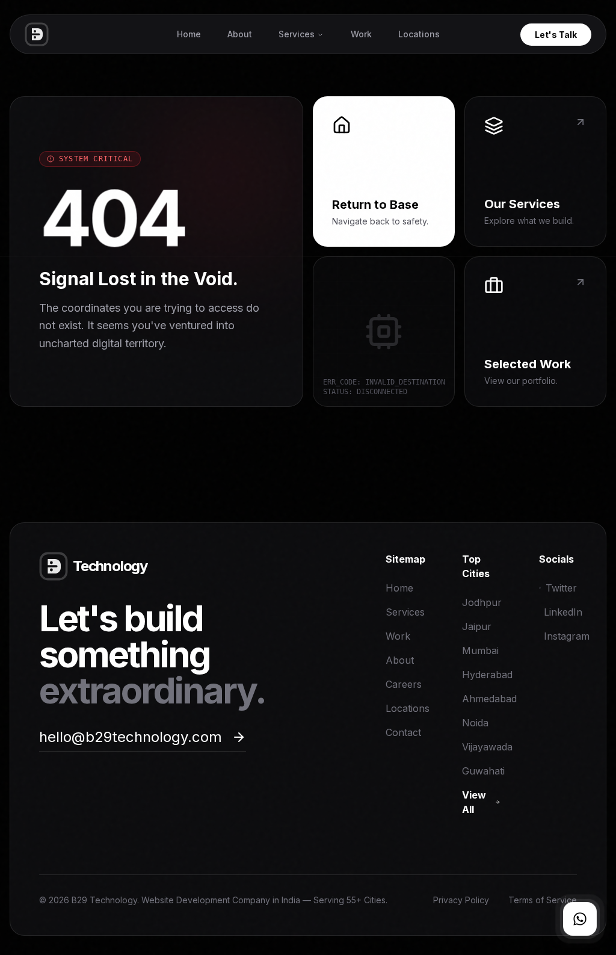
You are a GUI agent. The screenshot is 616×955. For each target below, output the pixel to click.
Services (297, 34)
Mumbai (480, 650)
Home (189, 34)
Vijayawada (487, 747)
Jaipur (476, 626)
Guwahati (483, 771)
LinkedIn (560, 612)
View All (474, 802)
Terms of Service (542, 900)
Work (361, 34)
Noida (475, 723)
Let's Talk (556, 34)
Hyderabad (487, 675)
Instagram (560, 636)
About (239, 34)
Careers (404, 684)
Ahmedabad (489, 699)
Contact (403, 732)
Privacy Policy (461, 900)
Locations (419, 34)
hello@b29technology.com (130, 737)
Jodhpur (482, 602)
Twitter (561, 588)
